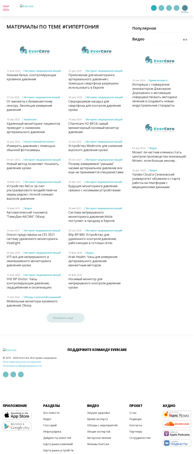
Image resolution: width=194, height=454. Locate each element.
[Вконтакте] (169, 8)
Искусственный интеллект (39, 141)
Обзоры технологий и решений (42, 297)
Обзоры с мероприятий (102, 425)
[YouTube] (176, 8)
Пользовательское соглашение (22, 361)
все (185, 39)
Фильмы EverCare (98, 444)
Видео (28, 208)
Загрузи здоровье (98, 413)
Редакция (135, 419)
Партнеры (135, 431)
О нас (133, 413)
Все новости (51, 413)
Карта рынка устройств (58, 450)
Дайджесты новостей (57, 438)
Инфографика (52, 431)
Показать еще (63, 318)
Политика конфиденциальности (22, 365)
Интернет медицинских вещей (43, 71)
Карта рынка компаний (58, 444)
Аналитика (30, 119)
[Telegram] (161, 8)
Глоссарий (50, 425)
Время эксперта (158, 80)
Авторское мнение (99, 438)
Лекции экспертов (98, 431)
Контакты (135, 425)
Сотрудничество (140, 438)
